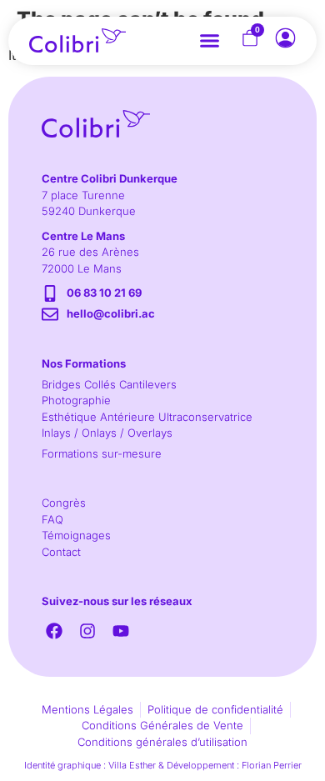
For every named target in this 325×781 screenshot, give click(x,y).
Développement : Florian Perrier (234, 765)
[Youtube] (120, 630)
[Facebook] (54, 630)
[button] (210, 41)
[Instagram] (87, 630)
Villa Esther (132, 765)
